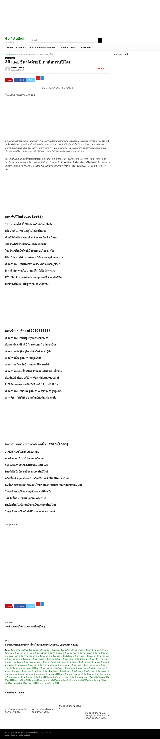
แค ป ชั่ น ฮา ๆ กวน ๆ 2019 (25, 668)
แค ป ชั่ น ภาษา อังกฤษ (28, 662)
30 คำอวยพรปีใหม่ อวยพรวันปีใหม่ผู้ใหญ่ (25, 626)
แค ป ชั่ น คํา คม (51, 656)
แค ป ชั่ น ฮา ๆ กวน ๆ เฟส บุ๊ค (48, 668)
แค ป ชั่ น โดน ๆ (35, 674)
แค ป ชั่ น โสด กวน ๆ (98, 674)
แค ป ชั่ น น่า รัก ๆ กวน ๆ (95, 659)
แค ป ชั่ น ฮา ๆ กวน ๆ (87, 665)
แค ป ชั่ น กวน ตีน (37, 653)
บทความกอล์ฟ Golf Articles (42, 47)
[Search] (100, 40)
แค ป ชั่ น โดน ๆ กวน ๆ (69, 674)
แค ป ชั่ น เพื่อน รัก (47, 671)
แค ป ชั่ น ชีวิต (76, 656)
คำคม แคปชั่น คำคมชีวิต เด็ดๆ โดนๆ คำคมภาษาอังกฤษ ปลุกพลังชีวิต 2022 (41, 644)
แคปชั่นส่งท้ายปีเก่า (66, 680)
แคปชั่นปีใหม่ (97, 677)
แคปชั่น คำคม (17, 54)
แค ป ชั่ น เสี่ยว (73, 671)
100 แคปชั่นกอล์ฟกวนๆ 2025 (70, 707)
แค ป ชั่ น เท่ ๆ (22, 671)
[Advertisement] (75, 17)
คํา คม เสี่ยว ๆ (66, 650)
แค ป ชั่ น (84, 650)
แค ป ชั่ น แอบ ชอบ (21, 674)
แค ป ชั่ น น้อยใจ (65, 659)
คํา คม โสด (76, 650)
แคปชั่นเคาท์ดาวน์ (12, 683)
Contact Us (85, 47)
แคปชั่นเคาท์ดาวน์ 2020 (30, 683)
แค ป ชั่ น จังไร (64, 656)
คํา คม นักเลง (46, 650)
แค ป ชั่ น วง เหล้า (95, 662)
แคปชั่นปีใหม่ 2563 (22, 680)
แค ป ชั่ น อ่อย (29, 665)
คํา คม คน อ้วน (34, 650)
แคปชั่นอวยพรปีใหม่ (98, 680)
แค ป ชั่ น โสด (84, 674)
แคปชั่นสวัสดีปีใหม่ (82, 680)
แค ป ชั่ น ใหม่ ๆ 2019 (39, 677)
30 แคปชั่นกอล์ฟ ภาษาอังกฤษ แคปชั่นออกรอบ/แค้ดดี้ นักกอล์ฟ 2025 (97, 715)
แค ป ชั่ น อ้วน (17, 665)
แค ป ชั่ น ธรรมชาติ (50, 659)
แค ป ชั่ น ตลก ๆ (100, 656)
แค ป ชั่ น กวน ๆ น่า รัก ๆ (20, 653)
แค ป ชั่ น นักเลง (78, 659)
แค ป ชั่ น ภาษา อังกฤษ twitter (50, 662)
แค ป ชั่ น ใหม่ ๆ (24, 677)
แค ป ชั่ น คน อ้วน (67, 653)
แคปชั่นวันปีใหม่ (52, 680)
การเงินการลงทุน (68, 47)
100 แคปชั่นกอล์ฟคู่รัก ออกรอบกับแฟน (15, 710)
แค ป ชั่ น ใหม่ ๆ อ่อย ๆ (57, 677)
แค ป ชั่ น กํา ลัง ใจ (52, 653)
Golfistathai (17, 67)
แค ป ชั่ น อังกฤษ (60, 665)
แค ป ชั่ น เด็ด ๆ (77, 668)
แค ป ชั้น (88, 677)
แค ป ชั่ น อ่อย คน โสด (44, 665)
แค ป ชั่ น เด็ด (65, 668)
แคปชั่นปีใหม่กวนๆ (38, 680)
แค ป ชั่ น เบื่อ (34, 671)
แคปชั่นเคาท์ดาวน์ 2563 (49, 683)
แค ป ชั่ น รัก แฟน (81, 662)
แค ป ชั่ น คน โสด (97, 653)
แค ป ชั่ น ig (93, 650)
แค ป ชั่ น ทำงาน (21, 659)
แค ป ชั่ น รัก (68, 662)
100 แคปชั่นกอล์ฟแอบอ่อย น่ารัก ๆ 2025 (42, 710)
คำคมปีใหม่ (23, 650)
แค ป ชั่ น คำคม (37, 656)
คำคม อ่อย (14, 650)
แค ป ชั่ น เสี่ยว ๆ (86, 671)
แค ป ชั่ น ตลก (88, 656)
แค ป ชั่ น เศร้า (61, 671)
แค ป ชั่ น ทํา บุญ (35, 659)
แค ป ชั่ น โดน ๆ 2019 (51, 674)
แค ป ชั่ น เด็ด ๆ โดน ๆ (93, 668)
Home (10, 47)
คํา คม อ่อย (55, 650)
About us (21, 47)
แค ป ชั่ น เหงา (99, 671)
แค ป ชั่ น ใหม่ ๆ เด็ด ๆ (76, 677)
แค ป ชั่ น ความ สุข (23, 656)
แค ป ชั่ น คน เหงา (82, 653)
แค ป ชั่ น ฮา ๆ (73, 665)
